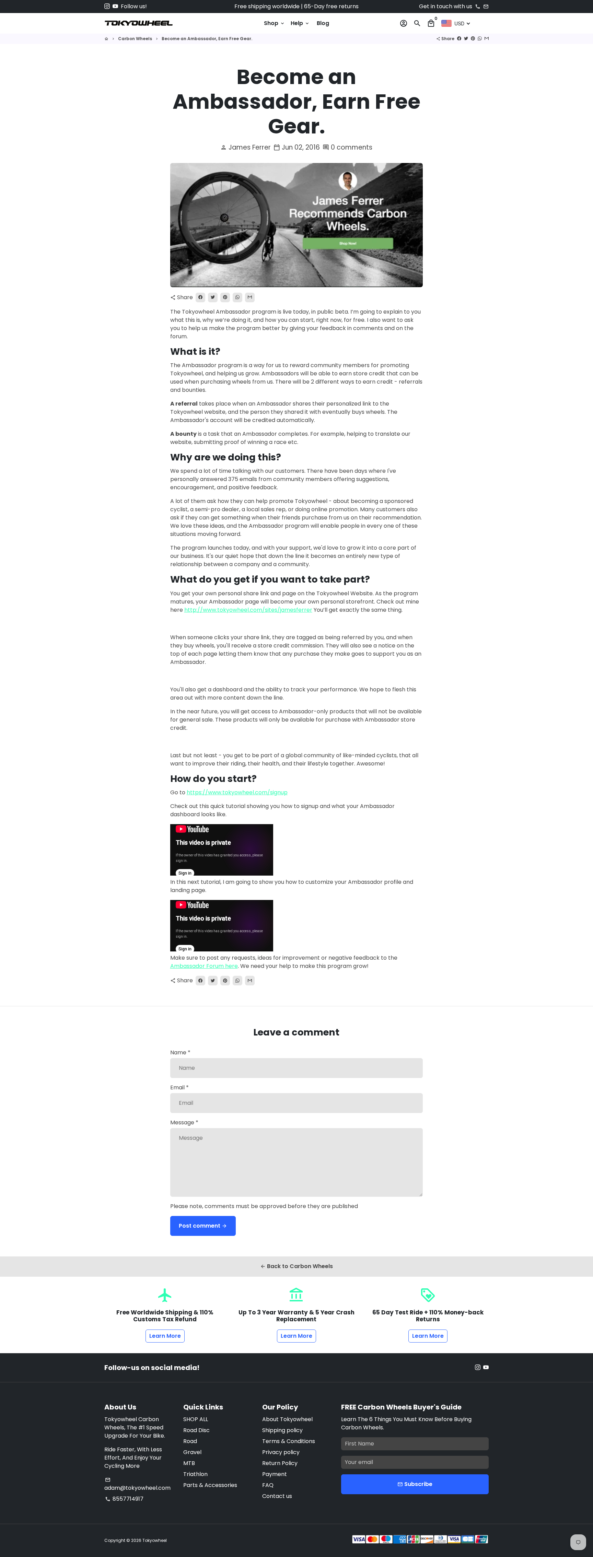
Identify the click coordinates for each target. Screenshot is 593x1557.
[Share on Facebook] (459, 39)
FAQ (268, 1485)
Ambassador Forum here (204, 966)
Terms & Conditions (288, 1441)
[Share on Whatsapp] (480, 39)
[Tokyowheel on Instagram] (107, 6)
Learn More (165, 1336)
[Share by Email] (487, 39)
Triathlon (195, 1474)
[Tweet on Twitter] (466, 39)
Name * (180, 1052)
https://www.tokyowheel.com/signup (237, 792)
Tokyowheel (154, 1540)
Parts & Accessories (210, 1485)
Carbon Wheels (135, 39)
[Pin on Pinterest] (473, 39)
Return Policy (280, 1463)
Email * (179, 1087)
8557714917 (124, 1499)
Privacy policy (281, 1452)
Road (190, 1441)
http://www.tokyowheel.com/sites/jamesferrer (248, 610)
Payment (274, 1474)
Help (300, 23)
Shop (274, 23)
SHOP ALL (195, 1419)
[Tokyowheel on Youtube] (115, 6)
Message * (184, 1122)
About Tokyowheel (287, 1419)
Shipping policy (282, 1430)
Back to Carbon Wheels (296, 1266)
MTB (189, 1463)
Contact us (277, 1496)
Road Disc (196, 1430)
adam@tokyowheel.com (137, 1484)
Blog (323, 23)
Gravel (192, 1452)
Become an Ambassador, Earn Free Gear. (207, 39)
